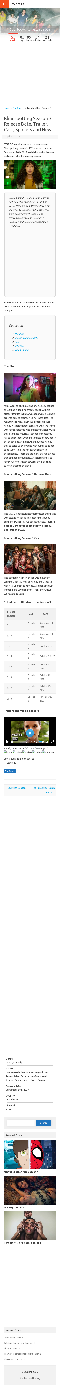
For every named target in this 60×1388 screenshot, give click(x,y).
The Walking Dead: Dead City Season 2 (22, 1354)
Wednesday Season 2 (14, 1337)
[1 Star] (8, 752)
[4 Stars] (37, 752)
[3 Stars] (27, 752)
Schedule (19, 346)
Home (7, 108)
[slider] (17, 741)
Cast (17, 342)
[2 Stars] (17, 752)
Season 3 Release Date (26, 338)
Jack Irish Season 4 (16, 788)
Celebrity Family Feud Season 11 (19, 1343)
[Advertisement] (30, 75)
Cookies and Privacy (30, 1378)
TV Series (18, 4)
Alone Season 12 (12, 1348)
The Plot (19, 334)
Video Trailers (22, 350)
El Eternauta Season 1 (14, 1359)
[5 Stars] (47, 752)
